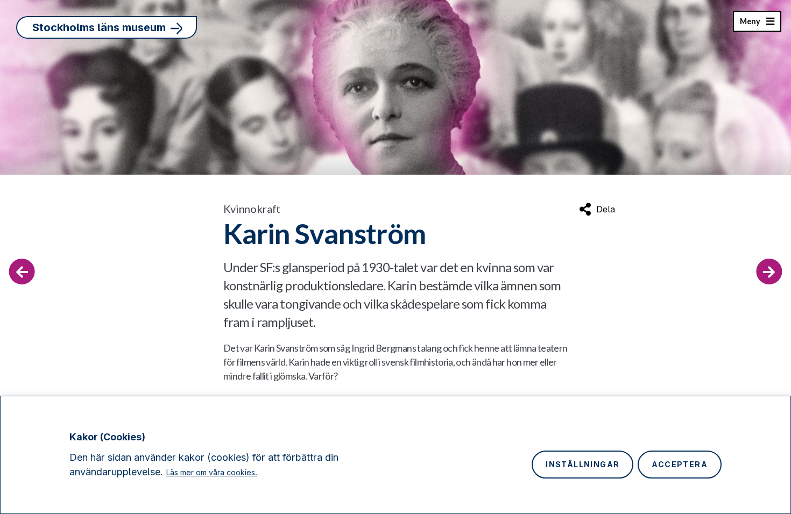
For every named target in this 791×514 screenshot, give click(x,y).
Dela (605, 209)
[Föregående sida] (22, 271)
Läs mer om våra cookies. (211, 472)
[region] (395, 455)
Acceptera (680, 464)
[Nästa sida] (768, 271)
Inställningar (582, 464)
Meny (749, 24)
